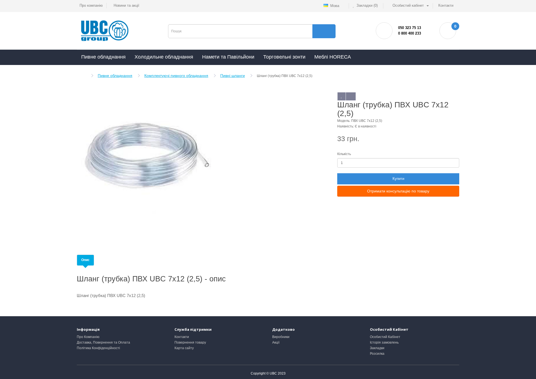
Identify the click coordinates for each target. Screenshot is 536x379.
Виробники (280, 337)
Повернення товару (190, 342)
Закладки (377, 348)
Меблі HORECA (332, 57)
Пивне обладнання (103, 57)
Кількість (344, 154)
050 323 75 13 (409, 28)
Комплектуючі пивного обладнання (176, 75)
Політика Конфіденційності (98, 348)
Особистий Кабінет (385, 337)
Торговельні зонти (284, 57)
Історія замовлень (384, 342)
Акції (275, 342)
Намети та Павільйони (228, 57)
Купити (398, 179)
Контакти (181, 337)
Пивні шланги (232, 75)
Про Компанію (88, 337)
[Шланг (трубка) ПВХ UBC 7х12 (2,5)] (146, 163)
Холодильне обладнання (164, 57)
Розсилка (377, 354)
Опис (85, 260)
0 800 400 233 (409, 33)
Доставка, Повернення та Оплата (103, 342)
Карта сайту (184, 348)
